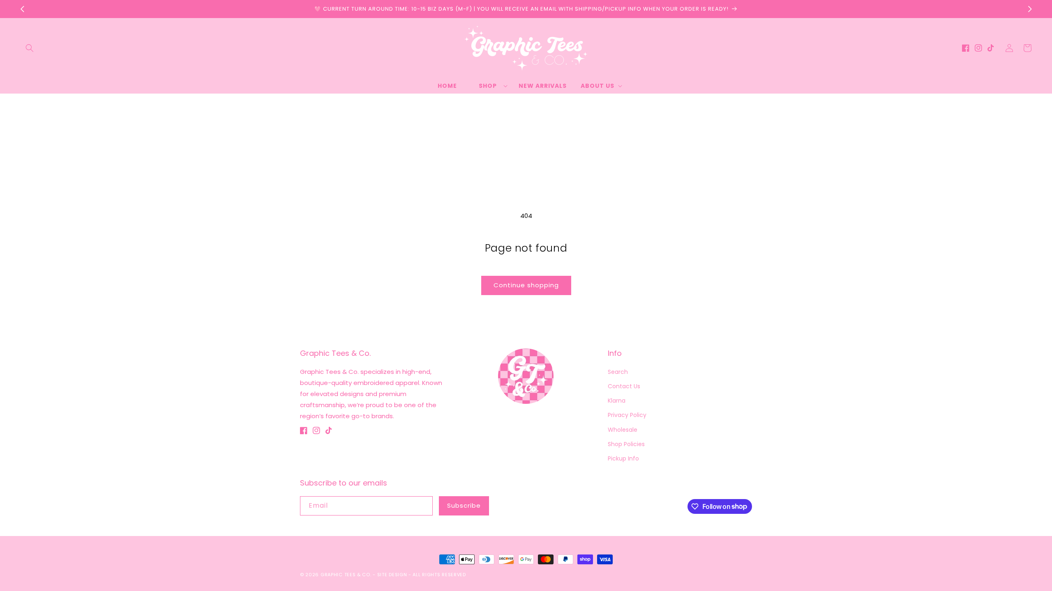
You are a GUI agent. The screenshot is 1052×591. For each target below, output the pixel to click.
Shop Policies (626, 444)
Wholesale (622, 430)
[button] (30, 48)
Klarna (616, 400)
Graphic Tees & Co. (346, 574)
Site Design (392, 574)
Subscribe (464, 505)
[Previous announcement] (22, 9)
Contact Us (624, 386)
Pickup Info (623, 458)
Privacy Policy (627, 415)
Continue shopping (526, 285)
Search (618, 372)
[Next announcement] (1030, 9)
